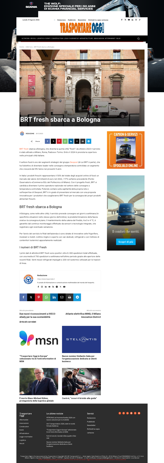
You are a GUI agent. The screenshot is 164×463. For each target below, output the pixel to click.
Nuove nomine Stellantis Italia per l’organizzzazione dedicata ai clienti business (79, 359)
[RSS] (53, 286)
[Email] (76, 141)
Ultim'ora (29, 47)
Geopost (74, 162)
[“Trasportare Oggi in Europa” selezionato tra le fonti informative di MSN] (38, 339)
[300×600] (126, 252)
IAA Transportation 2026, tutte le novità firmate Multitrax (61, 425)
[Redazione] (22, 133)
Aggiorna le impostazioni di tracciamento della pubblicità (106, 459)
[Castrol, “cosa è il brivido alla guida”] (81, 381)
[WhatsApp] (65, 141)
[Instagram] (136, 20)
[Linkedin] (132, 20)
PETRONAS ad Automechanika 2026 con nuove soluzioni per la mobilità (61, 419)
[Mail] (49, 286)
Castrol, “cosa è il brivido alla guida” (79, 398)
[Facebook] (122, 20)
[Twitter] (125, 20)
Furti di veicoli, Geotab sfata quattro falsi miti (61, 437)
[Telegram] (88, 141)
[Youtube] (129, 20)
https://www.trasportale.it (46, 279)
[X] (53, 141)
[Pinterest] (59, 141)
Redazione (30, 133)
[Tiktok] (139, 20)
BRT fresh (24, 149)
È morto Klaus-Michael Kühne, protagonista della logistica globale (36, 399)
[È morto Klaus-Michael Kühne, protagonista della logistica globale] (38, 381)
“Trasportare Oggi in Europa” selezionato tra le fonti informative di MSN (37, 359)
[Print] (82, 141)
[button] (138, 39)
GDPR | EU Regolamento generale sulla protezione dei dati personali (62, 459)
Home (21, 47)
